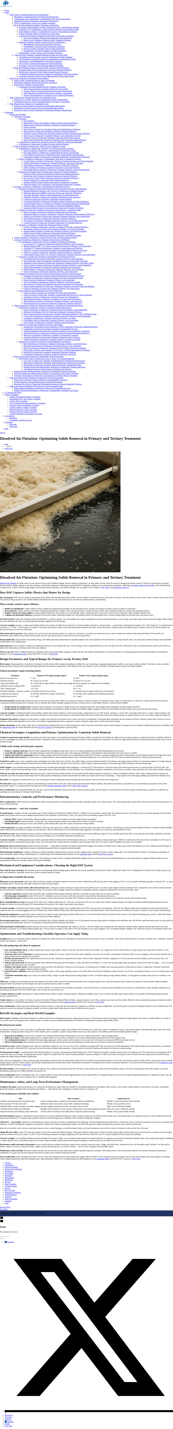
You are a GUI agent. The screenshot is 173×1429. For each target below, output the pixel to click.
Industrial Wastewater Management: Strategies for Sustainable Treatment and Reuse (54, 367)
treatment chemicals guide (56, 786)
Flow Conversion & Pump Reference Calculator (27, 403)
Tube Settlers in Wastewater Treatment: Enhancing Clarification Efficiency (51, 165)
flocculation (9, 1173)
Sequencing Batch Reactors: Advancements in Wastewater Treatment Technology (54, 208)
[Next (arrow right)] (3, 1238)
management (9, 1178)
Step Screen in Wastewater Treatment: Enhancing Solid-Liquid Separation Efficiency (55, 140)
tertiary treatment (11, 1199)
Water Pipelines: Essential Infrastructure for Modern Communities (48, 93)
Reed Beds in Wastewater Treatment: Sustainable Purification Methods (50, 352)
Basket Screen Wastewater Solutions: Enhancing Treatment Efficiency (50, 125)
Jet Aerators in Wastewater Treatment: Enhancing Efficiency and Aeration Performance (56, 221)
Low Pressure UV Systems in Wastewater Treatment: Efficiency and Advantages (53, 244)
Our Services (9, 416)
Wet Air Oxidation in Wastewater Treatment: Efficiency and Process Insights (52, 282)
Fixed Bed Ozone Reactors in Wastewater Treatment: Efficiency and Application (53, 259)
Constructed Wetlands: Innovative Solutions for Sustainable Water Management (48, 74)
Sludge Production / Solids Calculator (23, 410)
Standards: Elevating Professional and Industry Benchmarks (36, 21)
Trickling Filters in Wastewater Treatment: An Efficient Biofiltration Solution (52, 206)
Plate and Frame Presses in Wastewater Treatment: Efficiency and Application (52, 346)
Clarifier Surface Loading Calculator (22, 407)
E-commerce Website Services (20, 420)
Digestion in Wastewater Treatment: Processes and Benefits (41, 325)
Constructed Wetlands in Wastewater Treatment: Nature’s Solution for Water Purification (56, 202)
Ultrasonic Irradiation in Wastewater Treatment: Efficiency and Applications (52, 289)
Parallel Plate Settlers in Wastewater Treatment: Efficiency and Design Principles (53, 163)
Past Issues (13, 427)
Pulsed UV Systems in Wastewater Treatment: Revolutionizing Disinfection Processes (55, 250)
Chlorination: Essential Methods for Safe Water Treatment (40, 61)
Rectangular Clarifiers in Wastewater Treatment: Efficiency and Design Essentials (54, 229)
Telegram (8, 1417)
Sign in (2, 433)
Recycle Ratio (10, 1190)
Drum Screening (30, 127)
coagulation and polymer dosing (142, 585)
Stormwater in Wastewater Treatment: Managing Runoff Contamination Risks (52, 365)
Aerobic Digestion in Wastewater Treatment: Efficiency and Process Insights (52, 340)
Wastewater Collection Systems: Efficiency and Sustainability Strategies (40, 380)
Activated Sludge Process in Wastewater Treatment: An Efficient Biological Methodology (57, 204)
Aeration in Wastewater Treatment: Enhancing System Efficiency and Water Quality (50, 210)
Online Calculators (12, 395)
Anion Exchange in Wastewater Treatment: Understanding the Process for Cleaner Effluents (58, 295)
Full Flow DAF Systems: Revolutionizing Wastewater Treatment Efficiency (52, 174)
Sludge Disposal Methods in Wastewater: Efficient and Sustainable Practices (42, 388)
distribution (9, 1171)
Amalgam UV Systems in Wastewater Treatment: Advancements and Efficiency (53, 248)
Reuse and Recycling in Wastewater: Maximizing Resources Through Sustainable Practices (48, 384)
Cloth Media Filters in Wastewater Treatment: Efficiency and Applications (51, 320)
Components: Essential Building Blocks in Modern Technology (42, 87)
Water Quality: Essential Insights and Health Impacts (28, 15)
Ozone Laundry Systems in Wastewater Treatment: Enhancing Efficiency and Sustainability (57, 265)
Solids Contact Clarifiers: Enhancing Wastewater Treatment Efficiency (50, 233)
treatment (8, 1201)
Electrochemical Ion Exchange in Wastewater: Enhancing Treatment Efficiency (53, 303)
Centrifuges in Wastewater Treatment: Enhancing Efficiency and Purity (50, 318)
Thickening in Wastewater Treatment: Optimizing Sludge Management (45, 308)
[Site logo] (6, 6)
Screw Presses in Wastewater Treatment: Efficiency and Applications (49, 323)
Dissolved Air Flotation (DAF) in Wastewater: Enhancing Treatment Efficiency (48, 172)
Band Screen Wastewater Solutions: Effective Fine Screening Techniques (51, 123)
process (7, 1188)
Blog (6, 429)
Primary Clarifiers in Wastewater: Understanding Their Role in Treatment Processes (50, 159)
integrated (8, 1176)
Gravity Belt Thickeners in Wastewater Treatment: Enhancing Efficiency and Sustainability (57, 316)
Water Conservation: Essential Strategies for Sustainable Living (32, 97)
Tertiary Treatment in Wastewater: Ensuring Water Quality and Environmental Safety (45, 238)
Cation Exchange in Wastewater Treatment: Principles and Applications (50, 293)
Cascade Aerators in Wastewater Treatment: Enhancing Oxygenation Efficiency (53, 223)
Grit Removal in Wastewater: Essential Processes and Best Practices (44, 144)
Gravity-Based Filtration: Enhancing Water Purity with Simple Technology (46, 36)
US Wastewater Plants (13, 393)
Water (7, 13)
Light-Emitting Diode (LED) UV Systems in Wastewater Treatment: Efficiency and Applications (59, 255)
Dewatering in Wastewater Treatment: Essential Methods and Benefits (45, 342)
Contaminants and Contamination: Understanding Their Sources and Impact (42, 19)
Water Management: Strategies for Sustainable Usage (29, 104)
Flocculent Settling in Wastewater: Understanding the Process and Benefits (51, 153)
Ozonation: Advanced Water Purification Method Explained (41, 66)
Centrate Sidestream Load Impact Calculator (25, 414)
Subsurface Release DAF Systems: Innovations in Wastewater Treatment (50, 182)
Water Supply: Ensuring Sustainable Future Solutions (29, 78)
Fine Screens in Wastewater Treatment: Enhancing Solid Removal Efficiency (52, 129)
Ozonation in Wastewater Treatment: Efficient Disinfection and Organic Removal (54, 276)
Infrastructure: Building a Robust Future (29, 85)
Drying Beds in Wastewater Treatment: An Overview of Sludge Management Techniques (57, 350)
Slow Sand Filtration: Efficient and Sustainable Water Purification (48, 38)
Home (7, 10)
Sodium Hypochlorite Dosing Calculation (24, 397)
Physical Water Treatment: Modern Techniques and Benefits (36, 25)
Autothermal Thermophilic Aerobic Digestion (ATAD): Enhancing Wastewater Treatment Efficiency (61, 327)
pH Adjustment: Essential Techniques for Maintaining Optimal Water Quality (47, 59)
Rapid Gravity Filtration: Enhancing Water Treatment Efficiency (47, 40)
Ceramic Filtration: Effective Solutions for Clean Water (39, 34)
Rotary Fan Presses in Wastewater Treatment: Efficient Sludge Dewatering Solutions (55, 348)
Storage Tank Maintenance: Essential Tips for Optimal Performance (49, 95)
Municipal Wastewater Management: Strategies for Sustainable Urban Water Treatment (46, 373)
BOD (107, 587)
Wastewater (9, 112)
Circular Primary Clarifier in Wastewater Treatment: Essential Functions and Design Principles (58, 161)
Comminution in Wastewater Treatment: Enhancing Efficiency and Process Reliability (50, 142)
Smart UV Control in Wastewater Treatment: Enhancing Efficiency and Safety (53, 252)
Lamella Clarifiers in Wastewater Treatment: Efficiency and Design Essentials (52, 235)
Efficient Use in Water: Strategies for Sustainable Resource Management (41, 100)
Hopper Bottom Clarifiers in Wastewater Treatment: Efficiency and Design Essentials (55, 231)
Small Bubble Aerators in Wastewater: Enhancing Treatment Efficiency (50, 219)
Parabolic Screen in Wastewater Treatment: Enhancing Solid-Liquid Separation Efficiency (57, 134)
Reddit (7, 1424)
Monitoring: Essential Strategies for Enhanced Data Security (36, 17)
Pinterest (8, 1420)
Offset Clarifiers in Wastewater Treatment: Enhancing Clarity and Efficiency (52, 168)
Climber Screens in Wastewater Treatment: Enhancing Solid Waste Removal (52, 138)
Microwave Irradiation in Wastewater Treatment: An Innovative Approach (51, 335)
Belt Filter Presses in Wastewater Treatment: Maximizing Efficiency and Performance (55, 344)
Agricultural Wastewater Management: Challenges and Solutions (47, 369)
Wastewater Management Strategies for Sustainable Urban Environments (36, 378)
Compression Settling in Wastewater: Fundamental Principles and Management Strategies (57, 157)
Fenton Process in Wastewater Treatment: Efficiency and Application (49, 280)
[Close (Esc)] (1, 1236)
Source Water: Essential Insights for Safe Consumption (34, 81)
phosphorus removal (121, 587)
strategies (8, 1197)
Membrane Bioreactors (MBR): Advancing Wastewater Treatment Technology (53, 193)
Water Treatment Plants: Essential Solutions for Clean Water (46, 89)
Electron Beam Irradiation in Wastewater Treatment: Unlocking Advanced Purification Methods (59, 286)
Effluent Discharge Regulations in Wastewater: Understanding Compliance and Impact (46, 390)
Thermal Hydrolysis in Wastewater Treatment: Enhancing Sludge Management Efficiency (57, 333)
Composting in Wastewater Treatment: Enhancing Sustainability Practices (51, 329)
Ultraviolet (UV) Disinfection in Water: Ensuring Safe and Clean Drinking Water (49, 30)
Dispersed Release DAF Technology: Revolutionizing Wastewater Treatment (52, 185)
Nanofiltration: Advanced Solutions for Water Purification (45, 51)
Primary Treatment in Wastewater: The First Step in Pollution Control (39, 146)
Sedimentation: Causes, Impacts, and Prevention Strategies (40, 53)
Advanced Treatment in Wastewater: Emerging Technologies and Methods (41, 240)
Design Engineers (11, 1167)
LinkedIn (10, 1422)
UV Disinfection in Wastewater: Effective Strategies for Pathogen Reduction (47, 242)
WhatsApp (9, 1415)
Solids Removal (10, 1195)
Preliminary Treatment (22, 117)
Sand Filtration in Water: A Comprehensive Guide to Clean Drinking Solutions (48, 32)
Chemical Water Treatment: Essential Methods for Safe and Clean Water (41, 55)
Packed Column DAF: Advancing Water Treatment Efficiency (47, 180)
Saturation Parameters (13, 1193)
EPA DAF (54, 654)
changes (8, 1163)
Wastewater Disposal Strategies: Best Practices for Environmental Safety (36, 386)
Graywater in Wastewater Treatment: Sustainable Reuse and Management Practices (54, 361)
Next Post (3, 1209)
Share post (8, 449)
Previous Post (5, 1207)
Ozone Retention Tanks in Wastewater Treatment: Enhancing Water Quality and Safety (56, 261)
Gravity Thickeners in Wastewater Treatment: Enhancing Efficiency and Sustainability (55, 310)
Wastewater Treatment (17, 114)
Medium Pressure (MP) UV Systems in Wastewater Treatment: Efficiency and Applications (57, 246)
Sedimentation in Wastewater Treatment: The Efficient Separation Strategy (46, 148)
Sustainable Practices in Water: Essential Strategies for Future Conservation (42, 102)
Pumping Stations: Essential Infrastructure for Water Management (48, 91)
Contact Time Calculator (18, 401)
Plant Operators (10, 1184)
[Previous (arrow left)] (1, 1238)
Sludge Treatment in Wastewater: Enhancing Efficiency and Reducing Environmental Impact (48, 306)
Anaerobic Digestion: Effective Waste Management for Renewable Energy (46, 76)
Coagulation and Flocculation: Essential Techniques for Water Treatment (45, 57)
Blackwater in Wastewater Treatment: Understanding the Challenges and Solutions (54, 363)
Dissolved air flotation (8, 583)
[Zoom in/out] (8, 1236)
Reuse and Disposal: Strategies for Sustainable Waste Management (39, 357)
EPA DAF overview (44, 727)
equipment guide (20, 654)
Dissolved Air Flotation (13, 1169)
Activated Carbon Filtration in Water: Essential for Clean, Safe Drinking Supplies (49, 27)
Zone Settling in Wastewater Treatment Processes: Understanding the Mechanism (54, 155)
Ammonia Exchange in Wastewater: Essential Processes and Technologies (51, 297)
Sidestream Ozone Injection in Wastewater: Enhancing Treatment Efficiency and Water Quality (59, 263)
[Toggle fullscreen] (6, 1236)
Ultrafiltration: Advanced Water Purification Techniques (44, 47)
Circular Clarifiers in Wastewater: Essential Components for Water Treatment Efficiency (56, 227)
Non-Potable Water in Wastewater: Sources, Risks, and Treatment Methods (46, 359)
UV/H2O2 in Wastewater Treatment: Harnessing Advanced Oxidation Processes (53, 278)
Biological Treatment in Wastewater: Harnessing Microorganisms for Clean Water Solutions (53, 189)
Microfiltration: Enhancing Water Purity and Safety (42, 44)
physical (8, 1182)
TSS (102, 587)
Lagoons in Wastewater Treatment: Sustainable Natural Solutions (48, 199)
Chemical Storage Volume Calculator (23, 412)
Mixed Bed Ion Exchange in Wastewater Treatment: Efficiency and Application (53, 301)
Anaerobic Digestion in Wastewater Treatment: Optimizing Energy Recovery (52, 197)
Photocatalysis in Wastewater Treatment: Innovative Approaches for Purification (53, 284)
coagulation (9, 1165)
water (7, 1203)
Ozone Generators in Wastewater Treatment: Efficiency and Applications (50, 272)
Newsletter (9, 422)
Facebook (10, 1242)
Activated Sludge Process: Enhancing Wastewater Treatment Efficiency (45, 70)
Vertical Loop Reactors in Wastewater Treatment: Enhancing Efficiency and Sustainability (57, 216)
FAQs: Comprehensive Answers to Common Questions (34, 23)
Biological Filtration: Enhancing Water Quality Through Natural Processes (41, 68)
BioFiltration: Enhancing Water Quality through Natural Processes (43, 72)
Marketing (13, 418)
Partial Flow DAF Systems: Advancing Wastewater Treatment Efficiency (51, 176)
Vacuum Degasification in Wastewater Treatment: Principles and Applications (52, 267)
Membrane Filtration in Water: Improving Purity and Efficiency (42, 42)
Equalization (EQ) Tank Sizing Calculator (24, 399)
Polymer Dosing (11, 1186)
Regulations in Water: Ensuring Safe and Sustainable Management (38, 108)
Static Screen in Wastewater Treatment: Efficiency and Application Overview (52, 136)
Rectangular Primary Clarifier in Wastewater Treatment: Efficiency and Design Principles (57, 170)
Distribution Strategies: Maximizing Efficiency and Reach (35, 83)
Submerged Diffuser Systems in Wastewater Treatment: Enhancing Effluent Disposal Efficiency (59, 214)
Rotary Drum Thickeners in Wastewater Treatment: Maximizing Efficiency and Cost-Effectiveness (60, 314)
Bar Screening (29, 121)
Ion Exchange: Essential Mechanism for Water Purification (40, 64)
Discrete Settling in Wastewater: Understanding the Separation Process (50, 151)
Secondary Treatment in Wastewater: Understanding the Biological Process (42, 187)
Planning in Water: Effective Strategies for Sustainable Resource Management (43, 110)
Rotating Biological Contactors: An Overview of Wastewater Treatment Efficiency (54, 191)
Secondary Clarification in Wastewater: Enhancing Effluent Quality (44, 225)
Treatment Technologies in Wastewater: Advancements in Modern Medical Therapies (45, 376)
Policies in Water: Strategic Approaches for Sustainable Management (39, 106)
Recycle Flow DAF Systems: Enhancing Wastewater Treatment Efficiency (51, 178)
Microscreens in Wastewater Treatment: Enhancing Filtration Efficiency (50, 131)
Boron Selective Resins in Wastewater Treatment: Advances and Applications (52, 299)
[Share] (3, 1236)
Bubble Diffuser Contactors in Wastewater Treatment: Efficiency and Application (54, 269)
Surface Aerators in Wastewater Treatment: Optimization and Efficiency (50, 212)
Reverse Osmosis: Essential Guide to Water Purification (44, 49)
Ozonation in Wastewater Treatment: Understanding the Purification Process (47, 257)
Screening (22, 119)
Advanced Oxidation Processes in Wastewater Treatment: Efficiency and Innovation (50, 274)
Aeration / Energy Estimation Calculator (24, 405)
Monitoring (9, 1180)
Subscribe (13, 424)
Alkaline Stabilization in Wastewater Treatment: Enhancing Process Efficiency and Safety (57, 331)
